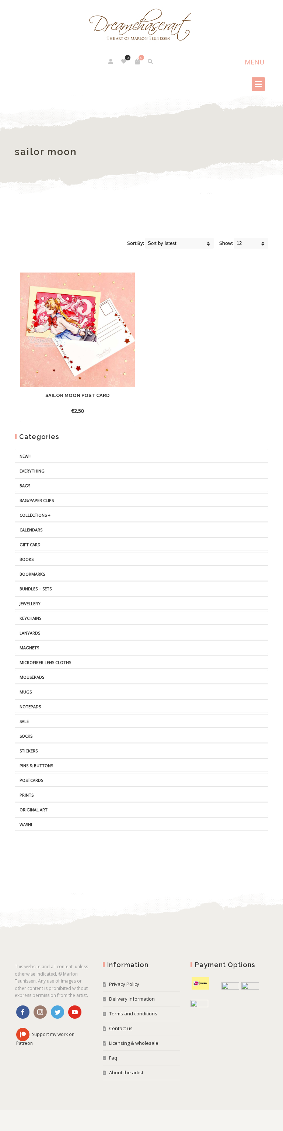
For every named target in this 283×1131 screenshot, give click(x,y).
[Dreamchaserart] (141, 25)
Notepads (30, 706)
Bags (25, 485)
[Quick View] (95, 410)
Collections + (35, 515)
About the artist (126, 1072)
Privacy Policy (124, 984)
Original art (34, 809)
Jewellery (30, 603)
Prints (27, 795)
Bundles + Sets (36, 588)
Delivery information (132, 998)
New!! (25, 456)
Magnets (29, 647)
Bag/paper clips (37, 500)
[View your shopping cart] (137, 61)
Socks (26, 736)
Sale (24, 721)
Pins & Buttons (36, 765)
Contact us (121, 1028)
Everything (32, 471)
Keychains (30, 618)
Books (27, 559)
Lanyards (30, 633)
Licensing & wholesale (133, 1043)
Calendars (31, 530)
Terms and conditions (133, 1013)
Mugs (26, 692)
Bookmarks (32, 574)
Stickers (29, 751)
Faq (113, 1057)
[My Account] (111, 61)
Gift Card (30, 544)
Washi (26, 824)
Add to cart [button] (69, 410)
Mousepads (32, 677)
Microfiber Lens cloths (45, 662)
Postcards (31, 780)
